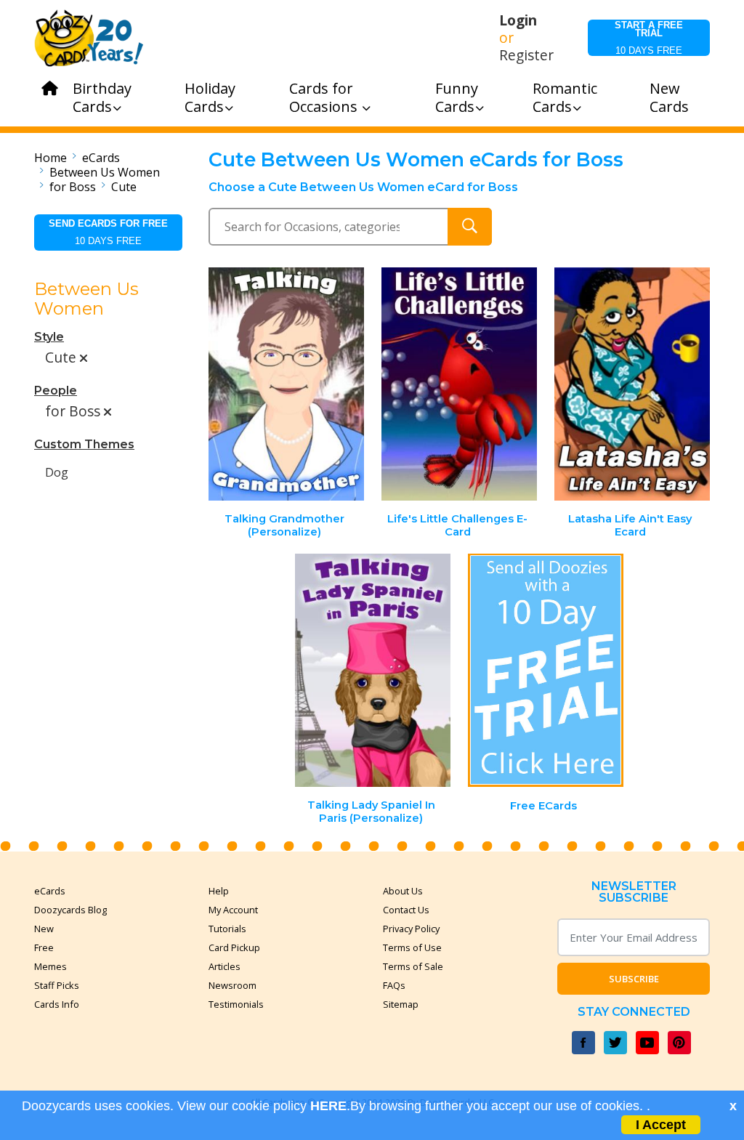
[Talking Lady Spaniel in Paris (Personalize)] (372, 670)
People (55, 390)
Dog (56, 472)
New (44, 928)
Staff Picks (56, 985)
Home (50, 157)
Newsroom (232, 985)
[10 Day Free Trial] (545, 670)
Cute (124, 186)
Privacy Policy (411, 928)
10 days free (649, 38)
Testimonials (236, 1004)
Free (44, 947)
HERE (328, 1106)
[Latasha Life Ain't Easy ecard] (632, 384)
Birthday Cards (102, 97)
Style (49, 337)
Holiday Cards (210, 97)
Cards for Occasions (325, 97)
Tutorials (227, 928)
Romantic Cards (565, 97)
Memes (50, 966)
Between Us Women (104, 172)
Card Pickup (234, 947)
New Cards (669, 97)
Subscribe (634, 978)
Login (518, 20)
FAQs (394, 985)
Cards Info (56, 1004)
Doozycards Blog (70, 909)
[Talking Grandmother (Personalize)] (287, 384)
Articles (224, 966)
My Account (233, 909)
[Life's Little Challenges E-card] (459, 384)
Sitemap (400, 1004)
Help (219, 891)
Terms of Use (412, 947)
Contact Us (406, 909)
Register (526, 55)
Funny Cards (456, 97)
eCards (101, 157)
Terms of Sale (413, 966)
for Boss (72, 186)
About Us (403, 891)
